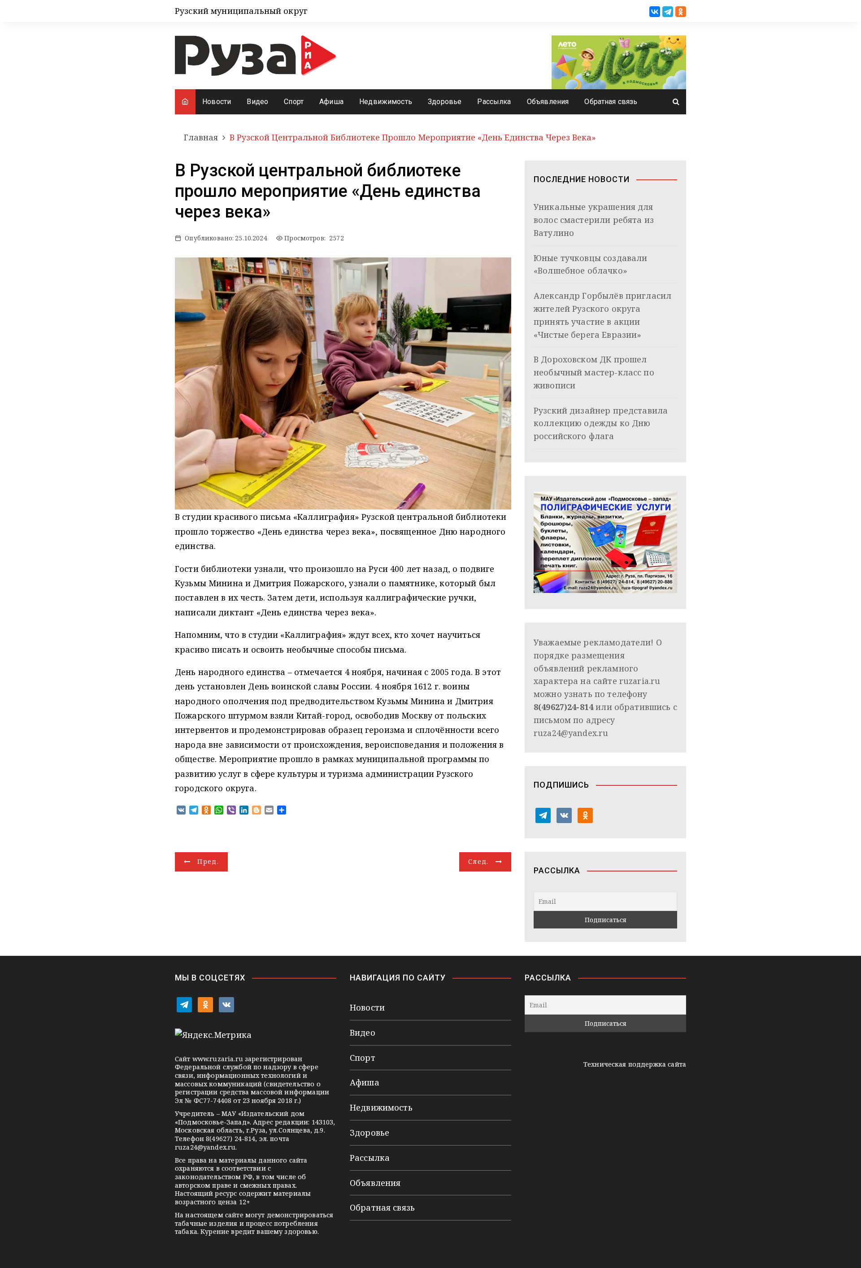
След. (478, 861)
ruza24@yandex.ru (571, 733)
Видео (257, 101)
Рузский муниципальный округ (241, 10)
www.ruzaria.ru (217, 1058)
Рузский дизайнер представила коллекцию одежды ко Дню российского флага (601, 423)
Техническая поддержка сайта (634, 1064)
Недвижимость (385, 101)
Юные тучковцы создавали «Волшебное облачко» (590, 264)
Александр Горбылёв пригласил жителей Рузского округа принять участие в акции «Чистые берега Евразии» (602, 315)
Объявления (548, 101)
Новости (216, 101)
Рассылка (494, 101)
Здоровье (444, 101)
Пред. (208, 861)
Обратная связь (610, 101)
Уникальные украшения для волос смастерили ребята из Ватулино (594, 219)
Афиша (331, 101)
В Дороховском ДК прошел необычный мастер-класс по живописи (594, 372)
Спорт (294, 101)
